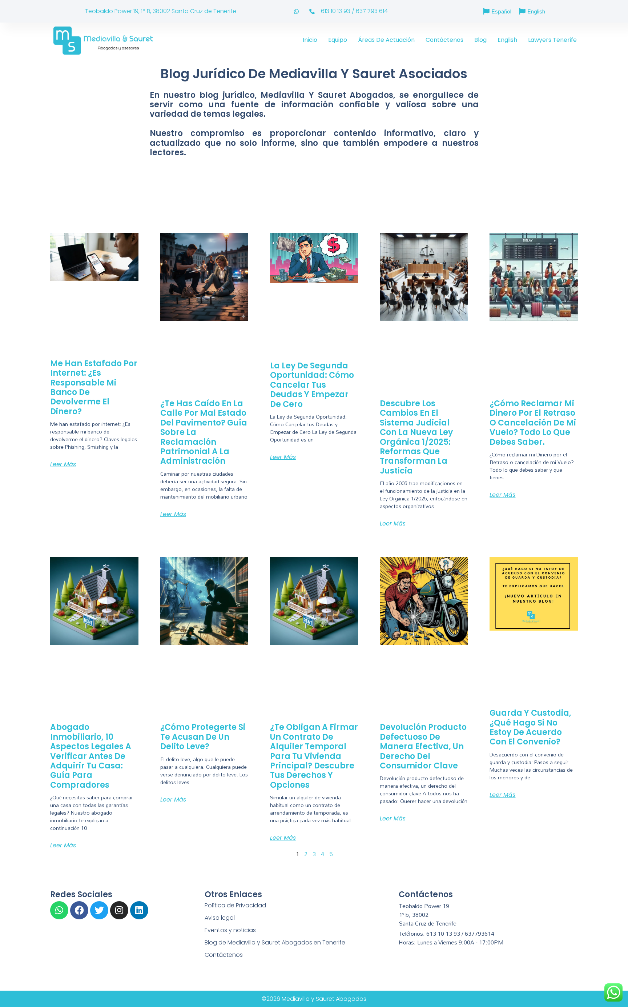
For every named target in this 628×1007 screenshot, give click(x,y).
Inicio (310, 40)
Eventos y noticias (230, 930)
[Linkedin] (139, 910)
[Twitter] (99, 910)
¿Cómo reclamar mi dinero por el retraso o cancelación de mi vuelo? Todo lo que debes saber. (533, 423)
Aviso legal (220, 918)
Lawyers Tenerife (552, 40)
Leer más (63, 464)
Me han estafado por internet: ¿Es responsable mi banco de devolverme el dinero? (93, 387)
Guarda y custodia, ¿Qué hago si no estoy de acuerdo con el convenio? (530, 727)
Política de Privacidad (235, 905)
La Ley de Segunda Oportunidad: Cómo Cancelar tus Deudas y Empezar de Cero (312, 385)
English (507, 40)
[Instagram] (119, 910)
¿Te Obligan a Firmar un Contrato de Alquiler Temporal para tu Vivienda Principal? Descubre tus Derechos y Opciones (314, 756)
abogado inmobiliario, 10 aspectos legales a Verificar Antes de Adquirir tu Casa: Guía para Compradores (90, 756)
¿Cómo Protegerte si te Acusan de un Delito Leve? (202, 737)
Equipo (337, 40)
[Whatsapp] (59, 910)
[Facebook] (79, 910)
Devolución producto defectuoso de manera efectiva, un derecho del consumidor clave (423, 746)
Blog (480, 40)
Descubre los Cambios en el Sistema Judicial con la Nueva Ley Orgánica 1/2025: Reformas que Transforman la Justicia (416, 437)
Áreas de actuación (386, 40)
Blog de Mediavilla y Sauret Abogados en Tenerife (275, 942)
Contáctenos (444, 40)
